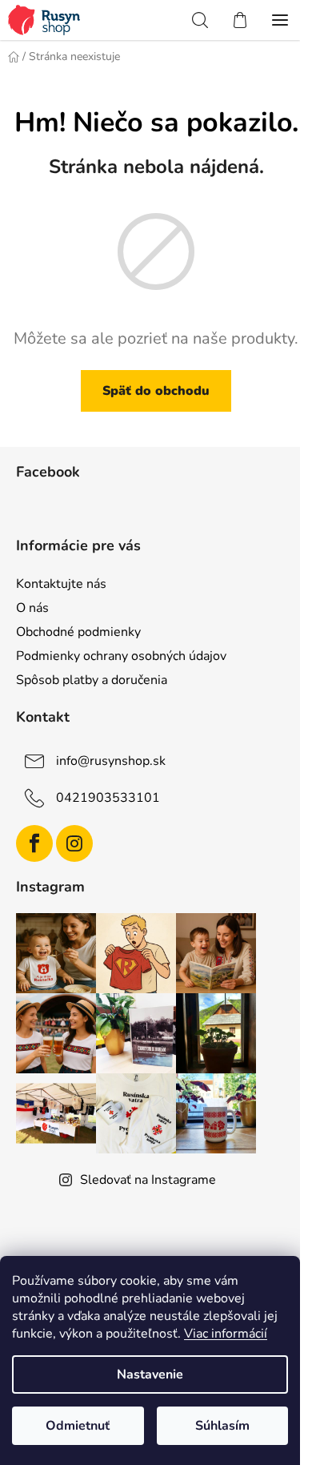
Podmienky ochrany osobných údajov (121, 656)
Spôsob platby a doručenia (91, 680)
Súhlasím (222, 1426)
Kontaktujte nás (61, 584)
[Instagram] (74, 843)
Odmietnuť (78, 1426)
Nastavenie (150, 1374)
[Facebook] (34, 843)
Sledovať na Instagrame (148, 1180)
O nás (32, 608)
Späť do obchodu (156, 391)
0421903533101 (108, 798)
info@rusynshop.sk (111, 761)
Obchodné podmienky (78, 632)
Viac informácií (225, 1333)
